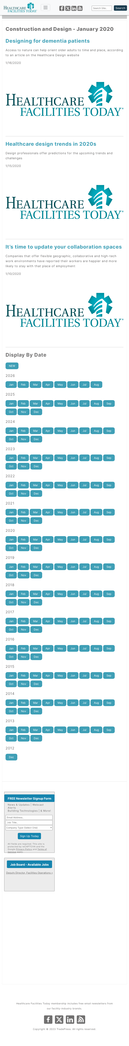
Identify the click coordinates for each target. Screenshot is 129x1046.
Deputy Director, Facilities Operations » (29, 872)
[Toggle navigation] (45, 7)
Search (120, 8)
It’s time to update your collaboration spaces (64, 247)
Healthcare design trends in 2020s (51, 144)
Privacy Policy (24, 849)
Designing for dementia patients (48, 41)
